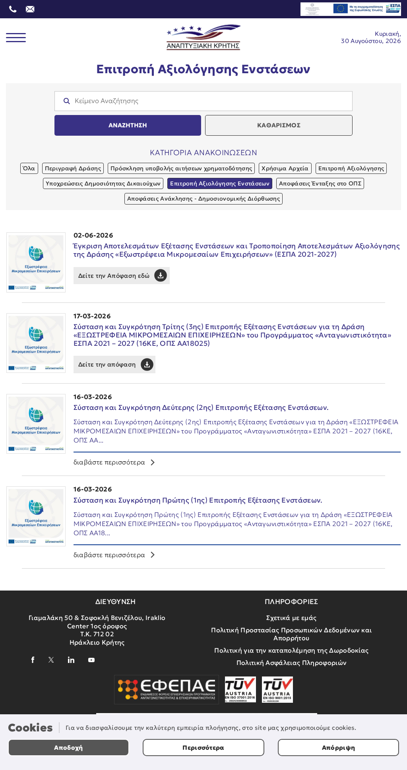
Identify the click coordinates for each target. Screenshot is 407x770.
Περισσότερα (203, 747)
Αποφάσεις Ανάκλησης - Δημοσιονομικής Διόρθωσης (203, 198)
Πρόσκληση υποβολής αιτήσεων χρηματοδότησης (181, 168)
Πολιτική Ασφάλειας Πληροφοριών (291, 663)
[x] (51, 660)
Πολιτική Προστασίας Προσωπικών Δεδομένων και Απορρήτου (291, 634)
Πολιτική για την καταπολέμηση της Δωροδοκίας (291, 650)
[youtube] (91, 660)
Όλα (29, 168)
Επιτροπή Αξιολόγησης (351, 168)
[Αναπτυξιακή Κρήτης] (203, 37)
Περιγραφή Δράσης (73, 168)
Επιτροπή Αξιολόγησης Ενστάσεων (219, 183)
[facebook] (33, 660)
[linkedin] (71, 660)
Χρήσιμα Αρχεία (285, 168)
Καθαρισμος (278, 125)
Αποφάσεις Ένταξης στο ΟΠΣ (320, 183)
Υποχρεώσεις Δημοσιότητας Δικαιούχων (103, 183)
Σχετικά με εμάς (291, 618)
